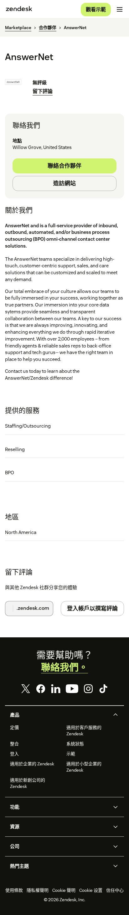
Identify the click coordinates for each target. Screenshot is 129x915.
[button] (59, 715)
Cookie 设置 (90, 890)
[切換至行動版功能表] (119, 9)
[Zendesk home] (19, 9)
